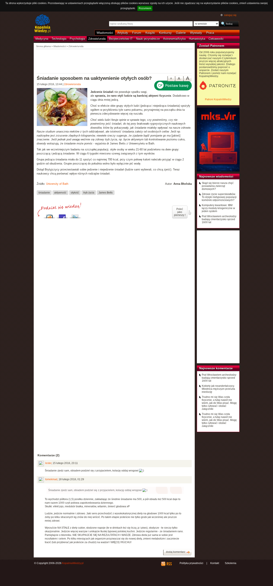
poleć (190, 212)
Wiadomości (105, 32)
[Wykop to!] (49, 215)
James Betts (106, 192)
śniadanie (44, 192)
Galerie (181, 32)
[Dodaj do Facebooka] (62, 215)
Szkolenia (230, 563)
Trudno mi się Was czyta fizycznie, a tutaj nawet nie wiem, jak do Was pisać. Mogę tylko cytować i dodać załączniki (219, 403)
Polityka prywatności (191, 563)
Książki (150, 32)
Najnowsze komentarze (216, 368)
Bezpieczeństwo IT (121, 38)
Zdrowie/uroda (97, 38)
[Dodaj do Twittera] (75, 215)
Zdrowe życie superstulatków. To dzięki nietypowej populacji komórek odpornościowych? (219, 197)
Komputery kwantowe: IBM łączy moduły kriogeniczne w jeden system (218, 208)
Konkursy (165, 32)
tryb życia (88, 192)
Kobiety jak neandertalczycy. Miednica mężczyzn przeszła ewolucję (218, 388)
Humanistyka (197, 38)
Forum (136, 32)
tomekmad (51, 479)
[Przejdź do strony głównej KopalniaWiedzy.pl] (42, 24)
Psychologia (77, 38)
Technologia (59, 38)
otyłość (75, 192)
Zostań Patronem (211, 45)
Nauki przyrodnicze (148, 38)
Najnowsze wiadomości (216, 176)
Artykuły (122, 32)
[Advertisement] (114, 60)
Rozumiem (145, 8)
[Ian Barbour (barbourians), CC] (63, 107)
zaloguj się (230, 15)
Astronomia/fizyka (174, 38)
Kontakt (214, 563)
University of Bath (57, 183)
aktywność (60, 192)
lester (48, 463)
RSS (169, 564)
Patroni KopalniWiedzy (218, 99)
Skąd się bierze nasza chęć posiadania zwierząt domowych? (218, 186)
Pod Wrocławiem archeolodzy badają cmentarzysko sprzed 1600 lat (219, 219)
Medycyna (41, 38)
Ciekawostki (216, 38)
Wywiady (196, 32)
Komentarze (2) (49, 455)
